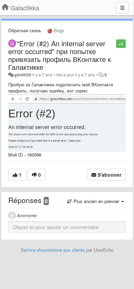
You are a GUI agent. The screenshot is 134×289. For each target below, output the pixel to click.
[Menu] (122, 7)
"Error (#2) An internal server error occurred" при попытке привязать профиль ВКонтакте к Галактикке (59, 55)
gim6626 (22, 75)
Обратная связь (24, 30)
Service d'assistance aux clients (53, 250)
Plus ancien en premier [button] (96, 201)
